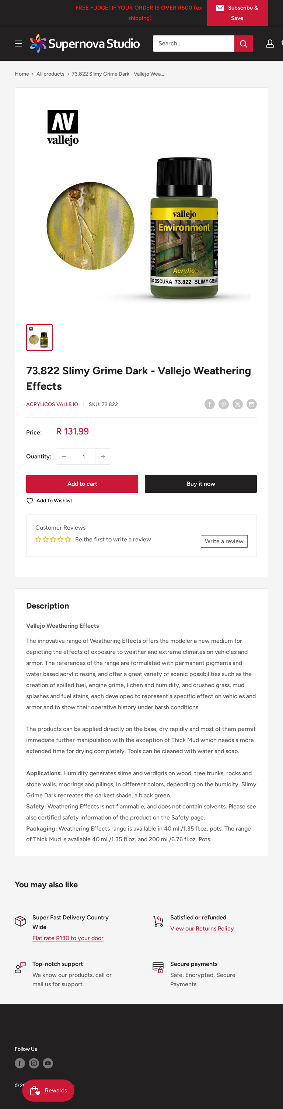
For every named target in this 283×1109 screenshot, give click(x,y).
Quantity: (39, 456)
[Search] (243, 43)
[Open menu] (18, 43)
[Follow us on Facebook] (20, 1063)
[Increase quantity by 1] (103, 456)
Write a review (224, 541)
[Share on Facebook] (210, 403)
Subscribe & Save (243, 12)
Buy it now (201, 483)
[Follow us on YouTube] (48, 1063)
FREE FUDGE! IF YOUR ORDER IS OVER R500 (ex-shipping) (140, 12)
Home (22, 74)
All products (50, 74)
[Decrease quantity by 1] (64, 456)
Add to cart (82, 483)
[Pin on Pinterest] (224, 403)
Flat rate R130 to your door (68, 938)
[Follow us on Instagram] (34, 1063)
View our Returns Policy (202, 928)
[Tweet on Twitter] (238, 403)
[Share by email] (252, 403)
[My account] (270, 43)
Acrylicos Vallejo (52, 404)
